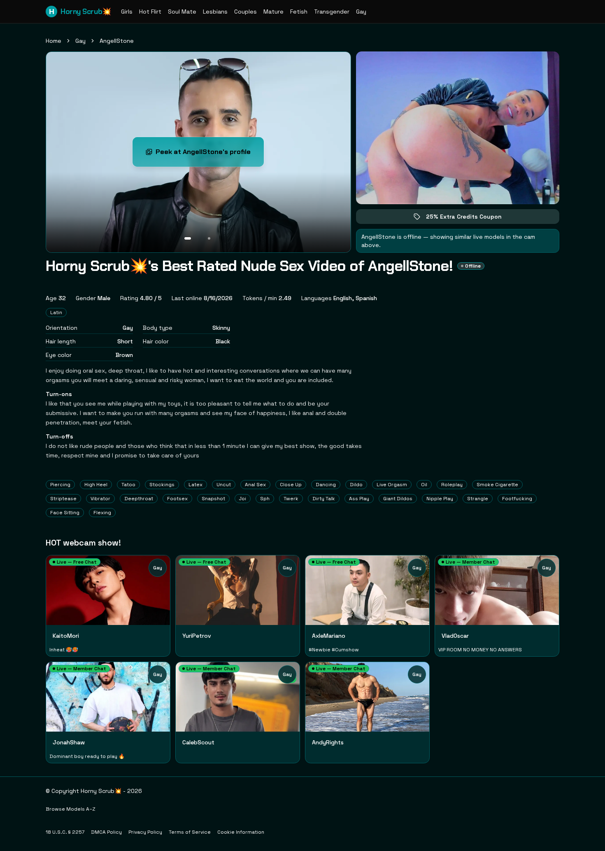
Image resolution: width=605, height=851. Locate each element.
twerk (291, 498)
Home (53, 40)
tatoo (128, 484)
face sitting (64, 512)
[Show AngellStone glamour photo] (209, 238)
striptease (63, 498)
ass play (359, 498)
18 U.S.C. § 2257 (65, 832)
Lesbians (215, 11)
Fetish (298, 11)
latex (195, 484)
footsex (177, 498)
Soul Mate (182, 11)
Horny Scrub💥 (80, 11)
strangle (477, 498)
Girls (127, 11)
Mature (273, 11)
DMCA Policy (106, 832)
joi (242, 498)
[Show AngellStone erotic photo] (188, 238)
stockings (162, 484)
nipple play (439, 498)
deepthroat (138, 498)
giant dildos (397, 498)
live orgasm (392, 484)
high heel (95, 484)
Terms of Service (190, 832)
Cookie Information (240, 832)
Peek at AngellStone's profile (207, 154)
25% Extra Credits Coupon (469, 218)
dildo (356, 484)
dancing (326, 484)
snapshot (213, 498)
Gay (361, 11)
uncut (223, 484)
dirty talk (323, 498)
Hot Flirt (150, 11)
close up (291, 484)
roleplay (452, 484)
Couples (245, 11)
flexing (102, 512)
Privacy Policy (145, 832)
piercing (60, 484)
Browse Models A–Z (70, 809)
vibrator (100, 498)
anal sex (255, 484)
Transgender (331, 11)
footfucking (517, 498)
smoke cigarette (497, 484)
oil (424, 484)
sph (265, 498)
